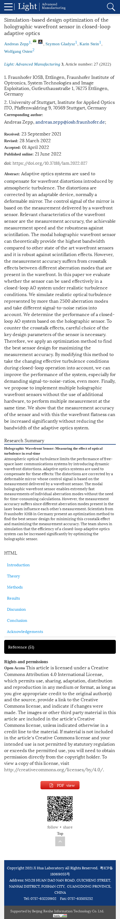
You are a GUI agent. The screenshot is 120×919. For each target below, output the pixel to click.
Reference (21, 647)
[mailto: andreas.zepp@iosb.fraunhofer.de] (35, 40)
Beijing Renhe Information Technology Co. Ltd (67, 910)
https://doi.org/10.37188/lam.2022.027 (50, 162)
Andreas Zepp (16, 44)
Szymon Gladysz (60, 44)
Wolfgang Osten (18, 51)
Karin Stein (89, 44)
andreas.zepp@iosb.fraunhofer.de (70, 121)
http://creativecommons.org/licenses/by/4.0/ (53, 769)
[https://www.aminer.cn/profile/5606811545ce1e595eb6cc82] (40, 42)
